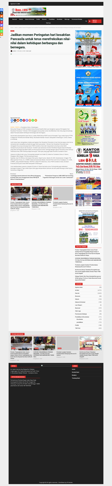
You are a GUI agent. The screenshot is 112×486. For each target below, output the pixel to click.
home (73, 369)
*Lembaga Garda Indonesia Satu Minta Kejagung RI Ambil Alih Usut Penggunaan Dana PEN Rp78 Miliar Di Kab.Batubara (26, 176)
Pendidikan (52, 19)
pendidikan (80, 322)
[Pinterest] (24, 120)
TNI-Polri (48, 23)
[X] (15, 120)
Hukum (77, 299)
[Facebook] (12, 120)
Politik (38, 19)
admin (14, 51)
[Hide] (0, 37)
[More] (35, 120)
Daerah (21, 19)
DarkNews (62, 482)
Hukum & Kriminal (29, 19)
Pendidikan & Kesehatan (82, 317)
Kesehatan (59, 19)
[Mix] (29, 120)
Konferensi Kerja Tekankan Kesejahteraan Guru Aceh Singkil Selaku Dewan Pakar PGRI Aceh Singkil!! (87, 271)
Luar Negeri (78, 305)
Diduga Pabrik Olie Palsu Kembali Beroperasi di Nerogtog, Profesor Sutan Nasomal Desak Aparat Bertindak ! (88, 278)
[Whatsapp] (32, 120)
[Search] (86, 21)
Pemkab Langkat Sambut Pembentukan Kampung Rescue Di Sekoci (63, 193)
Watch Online (95, 21)
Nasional (14, 19)
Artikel (12, 30)
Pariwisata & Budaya (77, 19)
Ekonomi (44, 19)
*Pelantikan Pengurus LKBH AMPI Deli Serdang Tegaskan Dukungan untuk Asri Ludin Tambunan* (58, 175)
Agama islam (79, 287)
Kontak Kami (75, 372)
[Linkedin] (21, 120)
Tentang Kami (76, 378)
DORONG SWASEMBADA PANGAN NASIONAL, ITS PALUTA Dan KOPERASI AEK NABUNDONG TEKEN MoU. (42, 193)
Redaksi (74, 375)
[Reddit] (18, 120)
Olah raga (67, 19)
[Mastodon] (27, 120)
